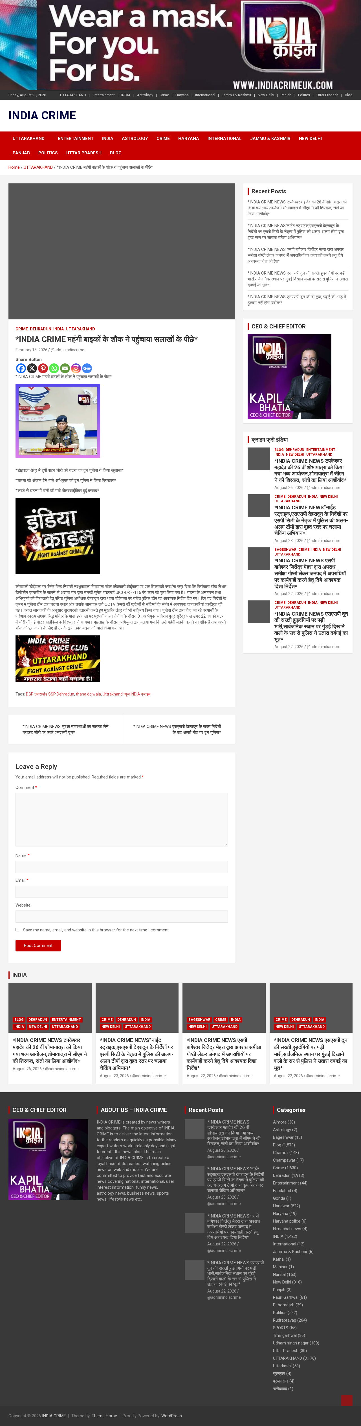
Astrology (145, 95)
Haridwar (281, 1205)
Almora (280, 1122)
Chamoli (280, 1152)
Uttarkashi (282, 1365)
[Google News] (87, 368)
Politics (304, 95)
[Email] (65, 368)
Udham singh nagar (291, 1343)
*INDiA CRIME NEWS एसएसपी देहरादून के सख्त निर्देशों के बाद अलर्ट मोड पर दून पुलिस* (177, 729)
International (205, 95)
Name (23, 855)
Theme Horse (104, 1415)
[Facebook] (21, 368)
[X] (32, 368)
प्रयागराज (280, 1381)
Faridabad (282, 1190)
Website (23, 905)
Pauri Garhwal (285, 1297)
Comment (26, 787)
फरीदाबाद (280, 1388)
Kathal (279, 1259)
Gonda (279, 1198)
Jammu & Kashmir (236, 95)
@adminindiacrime (67, 350)
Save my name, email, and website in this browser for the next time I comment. (96, 930)
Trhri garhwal (285, 1335)
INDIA (126, 95)
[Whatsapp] (54, 368)
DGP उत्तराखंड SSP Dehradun (50, 694)
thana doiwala (88, 694)
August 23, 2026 (288, 540)
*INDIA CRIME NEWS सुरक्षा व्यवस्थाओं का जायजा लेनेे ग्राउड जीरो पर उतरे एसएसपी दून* (66, 729)
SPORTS (280, 1327)
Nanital (279, 1274)
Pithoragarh (283, 1304)
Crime (164, 95)
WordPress (171, 1415)
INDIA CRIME (42, 115)
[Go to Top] (347, 1400)
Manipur (280, 1266)
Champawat (284, 1160)
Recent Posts (206, 1110)
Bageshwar (285, 550)
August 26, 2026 (288, 487)
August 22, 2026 (288, 593)
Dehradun (40, 329)
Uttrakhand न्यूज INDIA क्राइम (126, 694)
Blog (349, 95)
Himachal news (287, 1228)
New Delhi (266, 95)
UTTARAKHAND (73, 95)
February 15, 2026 (31, 350)
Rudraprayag (284, 1320)
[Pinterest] (43, 368)
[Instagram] (76, 368)
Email (22, 880)
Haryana (182, 95)
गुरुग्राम (279, 1373)
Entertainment (104, 95)
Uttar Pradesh (327, 95)
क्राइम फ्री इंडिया (270, 439)
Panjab (286, 95)
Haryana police (286, 1221)
